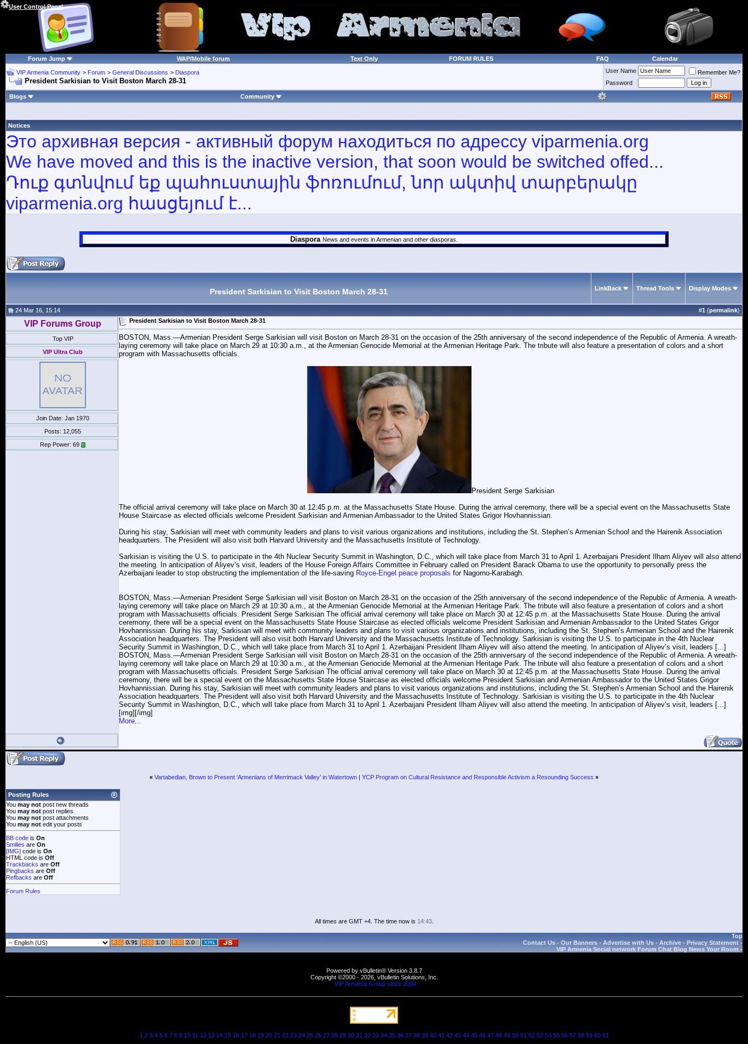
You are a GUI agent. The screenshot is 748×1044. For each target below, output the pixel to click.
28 (334, 1035)
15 (228, 1035)
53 (540, 1035)
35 (392, 1035)
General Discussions (140, 72)
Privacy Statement (713, 942)
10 (187, 1035)
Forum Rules (23, 891)
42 (449, 1035)
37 (408, 1035)
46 (482, 1035)
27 (326, 1035)
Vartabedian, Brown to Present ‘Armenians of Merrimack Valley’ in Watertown (255, 777)
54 (548, 1035)
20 (269, 1035)
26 (318, 1035)
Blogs (17, 96)
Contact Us (539, 942)
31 (359, 1035)
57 (572, 1035)
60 (597, 1035)
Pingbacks (20, 871)
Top (737, 936)
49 (507, 1035)
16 (236, 1035)
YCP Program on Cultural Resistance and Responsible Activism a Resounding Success (478, 777)
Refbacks (19, 877)
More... (130, 721)
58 (581, 1035)
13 (211, 1035)
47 (490, 1035)
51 (523, 1035)
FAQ (602, 58)
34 (384, 1035)
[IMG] (13, 851)
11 (195, 1035)
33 (375, 1035)
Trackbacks (22, 864)
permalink (723, 310)
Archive (670, 942)
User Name (621, 70)
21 (277, 1035)
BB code (17, 838)
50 (515, 1035)
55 (556, 1035)
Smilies (15, 844)
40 (433, 1035)
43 (457, 1035)
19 (260, 1035)
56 (564, 1035)
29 (343, 1035)
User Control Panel (36, 6)
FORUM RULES (471, 58)
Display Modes (710, 288)
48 (499, 1035)
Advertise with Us (628, 942)
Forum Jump (46, 58)
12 (203, 1035)
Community (257, 96)
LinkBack (608, 288)
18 (252, 1035)
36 (400, 1035)
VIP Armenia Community (48, 72)
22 (285, 1035)
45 (474, 1035)
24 (301, 1035)
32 (367, 1035)
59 (589, 1035)
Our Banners (579, 942)
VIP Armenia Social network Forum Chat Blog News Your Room (647, 949)
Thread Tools (655, 288)
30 (351, 1035)
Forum (96, 72)
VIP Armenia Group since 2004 (375, 983)
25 (310, 1035)
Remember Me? (719, 72)
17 (244, 1035)
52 (531, 1035)
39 (425, 1035)
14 (219, 1035)
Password (619, 82)
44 (466, 1035)
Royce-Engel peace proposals (403, 573)
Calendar (665, 58)
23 (293, 1035)
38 (416, 1035)
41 (441, 1035)
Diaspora (187, 72)
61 (605, 1035)
